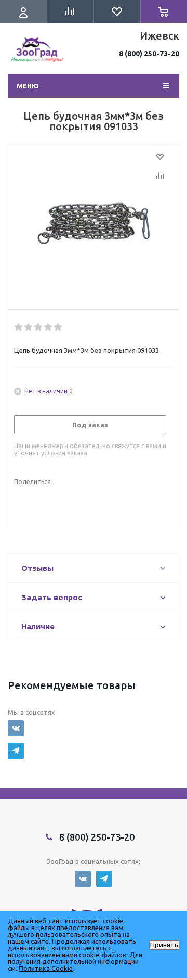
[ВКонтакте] (16, 728)
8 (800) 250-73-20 (149, 53)
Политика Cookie (46, 968)
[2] (29, 327)
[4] (49, 327)
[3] (39, 327)
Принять (164, 945)
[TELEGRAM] (16, 751)
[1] (19, 327)
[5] (58, 327)
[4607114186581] (93, 223)
